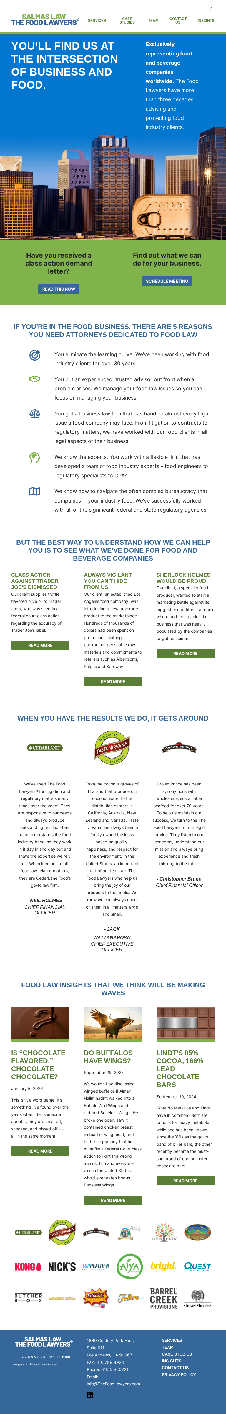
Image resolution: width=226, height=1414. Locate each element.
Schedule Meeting (167, 281)
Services (97, 21)
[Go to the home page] (45, 20)
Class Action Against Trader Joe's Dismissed (35, 581)
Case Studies (127, 20)
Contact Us (178, 20)
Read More (40, 645)
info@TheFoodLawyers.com (113, 1383)
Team (153, 21)
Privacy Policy (179, 1374)
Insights (206, 21)
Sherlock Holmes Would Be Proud (183, 578)
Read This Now (58, 289)
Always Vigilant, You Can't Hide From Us (108, 581)
